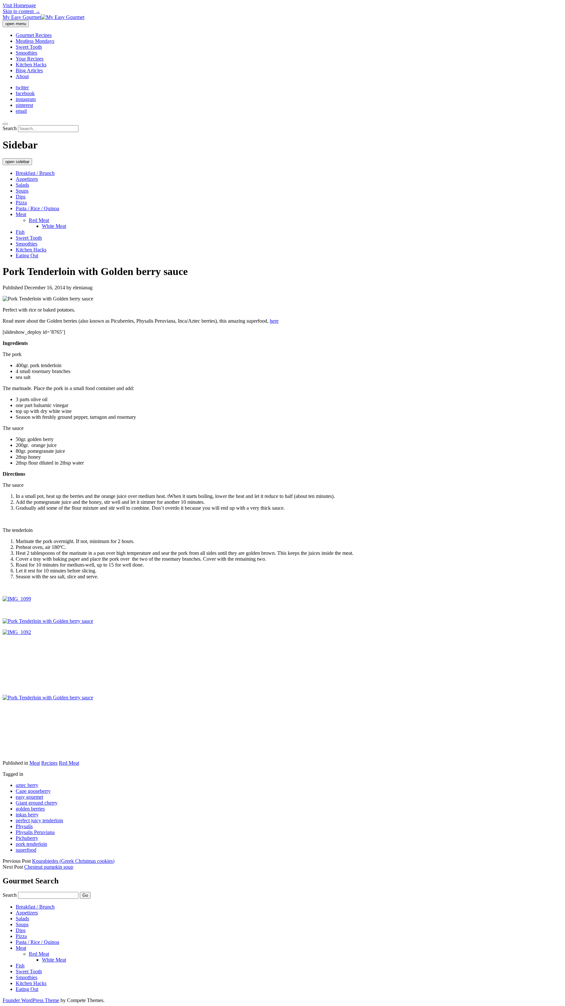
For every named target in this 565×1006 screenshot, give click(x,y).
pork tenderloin (31, 844)
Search (10, 128)
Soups (22, 191)
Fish (20, 232)
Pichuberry (27, 838)
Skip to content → (21, 11)
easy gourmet (29, 797)
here (274, 321)
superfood (26, 850)
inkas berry (27, 814)
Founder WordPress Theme (31, 1000)
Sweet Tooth (29, 47)
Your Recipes (29, 58)
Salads (22, 185)
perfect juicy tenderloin (39, 820)
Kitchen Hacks (31, 64)
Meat (21, 214)
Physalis (24, 826)
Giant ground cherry (37, 803)
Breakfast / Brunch (35, 173)
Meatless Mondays (35, 41)
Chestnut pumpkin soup (48, 867)
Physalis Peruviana (35, 832)
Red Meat (39, 220)
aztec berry (27, 785)
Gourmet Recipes (34, 35)
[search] (5, 124)
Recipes (49, 763)
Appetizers (27, 179)
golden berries (30, 808)
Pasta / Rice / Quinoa (37, 208)
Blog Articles (29, 70)
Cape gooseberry (33, 791)
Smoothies (26, 53)
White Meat (54, 226)
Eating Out (27, 255)
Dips (21, 196)
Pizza (21, 202)
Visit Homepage (19, 5)
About (22, 76)
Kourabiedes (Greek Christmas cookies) (73, 861)
